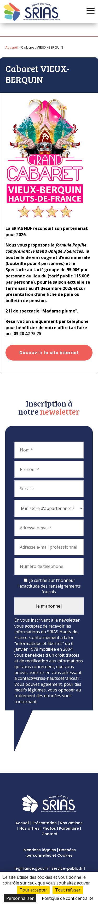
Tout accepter (33, 890)
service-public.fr (67, 868)
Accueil (11, 47)
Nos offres (29, 828)
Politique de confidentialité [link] (68, 898)
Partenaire (69, 828)
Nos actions (71, 823)
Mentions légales (40, 850)
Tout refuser (67, 890)
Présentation (44, 823)
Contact (49, 833)
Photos (49, 828)
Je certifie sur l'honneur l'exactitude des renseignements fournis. (49, 586)
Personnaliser (20, 898)
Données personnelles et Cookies (51, 852)
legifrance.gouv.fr (31, 868)
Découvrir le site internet (49, 353)
